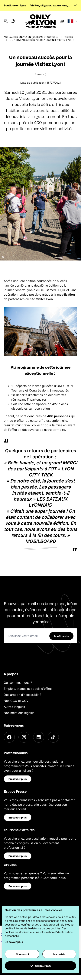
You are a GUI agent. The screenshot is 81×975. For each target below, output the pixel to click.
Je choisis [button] (59, 954)
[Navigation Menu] (6, 21)
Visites (68, 36)
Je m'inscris (61, 636)
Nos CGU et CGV (16, 701)
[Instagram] (23, 737)
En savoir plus (17, 779)
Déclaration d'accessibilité (22, 695)
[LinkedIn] (38, 737)
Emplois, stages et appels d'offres (28, 689)
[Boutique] (62, 21)
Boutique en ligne (15, 5)
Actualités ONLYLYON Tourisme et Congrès (31, 36)
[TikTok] (53, 737)
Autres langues (14, 707)
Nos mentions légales (19, 713)
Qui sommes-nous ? (18, 682)
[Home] (40, 21)
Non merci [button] (22, 954)
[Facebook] (9, 737)
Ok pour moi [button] (43, 966)
